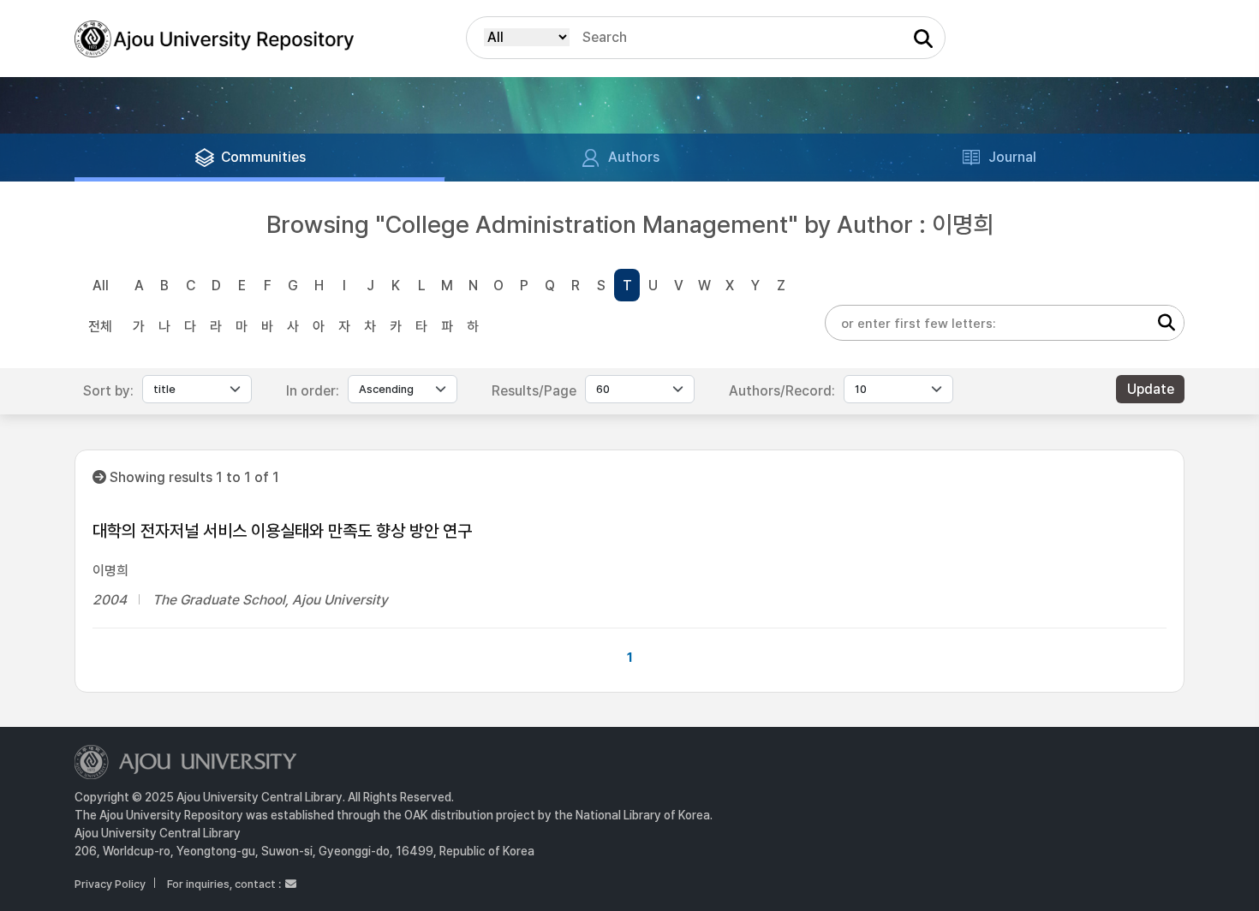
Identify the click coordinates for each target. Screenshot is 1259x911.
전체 (100, 327)
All (100, 285)
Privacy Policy (110, 884)
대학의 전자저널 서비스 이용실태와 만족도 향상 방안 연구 (282, 531)
